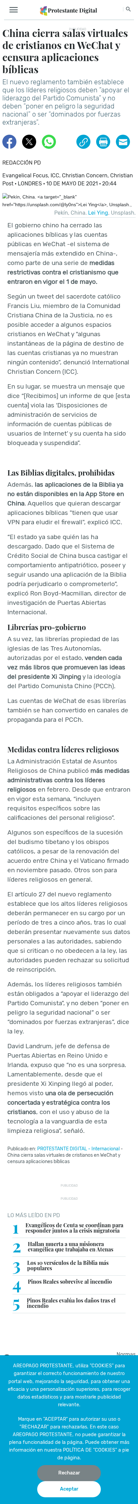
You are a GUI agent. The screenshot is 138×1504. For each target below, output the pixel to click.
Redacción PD (21, 163)
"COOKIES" (102, 1366)
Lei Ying (98, 213)
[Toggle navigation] (15, 10)
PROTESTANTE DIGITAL (62, 1149)
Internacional (105, 1149)
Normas (126, 1354)
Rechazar (69, 1473)
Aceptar (69, 1489)
